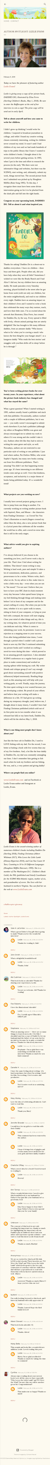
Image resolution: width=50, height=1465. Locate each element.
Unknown (14, 1223)
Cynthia (14, 1372)
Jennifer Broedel (17, 1123)
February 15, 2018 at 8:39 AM (33, 1321)
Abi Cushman (16, 977)
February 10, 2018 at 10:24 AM (30, 1067)
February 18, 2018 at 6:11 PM (32, 1203)
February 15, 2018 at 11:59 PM (27, 1372)
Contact (15, 21)
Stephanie (15, 1028)
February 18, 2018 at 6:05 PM (33, 1011)
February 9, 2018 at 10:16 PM (32, 977)
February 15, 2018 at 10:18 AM (30, 1344)
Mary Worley (16, 1098)
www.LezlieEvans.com (13, 780)
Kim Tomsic (15, 1190)
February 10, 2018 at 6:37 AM (29, 1028)
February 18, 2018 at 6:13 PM (32, 1304)
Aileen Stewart (17, 1321)
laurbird (14, 1295)
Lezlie (20, 940)
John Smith (15, 955)
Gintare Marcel (31, 1454)
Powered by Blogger (27, 1450)
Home (6, 21)
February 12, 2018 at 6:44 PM (27, 1295)
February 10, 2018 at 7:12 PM (34, 1165)
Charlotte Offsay (17, 1165)
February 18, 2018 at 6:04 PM (33, 962)
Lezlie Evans (9, 86)
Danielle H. (15, 1067)
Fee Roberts (16, 1004)
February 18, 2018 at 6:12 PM (32, 1277)
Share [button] (6, 913)
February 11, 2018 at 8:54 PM (28, 1223)
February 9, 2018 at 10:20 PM (31, 1004)
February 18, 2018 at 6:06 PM (33, 1046)
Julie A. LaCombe (18, 928)
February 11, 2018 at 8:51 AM (30, 1190)
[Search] (44, 3)
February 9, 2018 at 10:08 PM (31, 955)
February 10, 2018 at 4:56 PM (34, 1123)
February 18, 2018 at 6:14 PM (32, 1353)
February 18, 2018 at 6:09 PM (33, 1132)
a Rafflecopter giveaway (13, 904)
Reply (13, 950)
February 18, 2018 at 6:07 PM (33, 1081)
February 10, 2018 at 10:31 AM (32, 1098)
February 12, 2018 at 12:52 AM (31, 1256)
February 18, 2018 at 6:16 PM (32, 1146)
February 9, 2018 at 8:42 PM (35, 928)
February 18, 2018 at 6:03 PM (33, 940)
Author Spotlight (14, 916)
